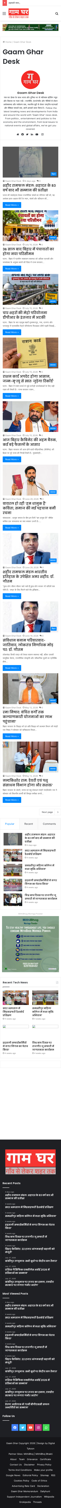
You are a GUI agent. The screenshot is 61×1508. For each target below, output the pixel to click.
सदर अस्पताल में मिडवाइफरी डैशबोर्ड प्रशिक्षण (40, 852)
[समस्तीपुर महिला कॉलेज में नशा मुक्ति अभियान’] (13, 870)
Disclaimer (29, 1464)
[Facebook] (23, 134)
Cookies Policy (21, 1480)
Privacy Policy (44, 1464)
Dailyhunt (45, 1491)
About (13, 1459)
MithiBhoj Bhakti (44, 1454)
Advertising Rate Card (23, 1486)
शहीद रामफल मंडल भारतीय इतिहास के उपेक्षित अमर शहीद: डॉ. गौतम (28, 577)
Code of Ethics (39, 1480)
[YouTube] (38, 134)
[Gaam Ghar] (18, 13)
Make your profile (43, 1470)
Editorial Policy (30, 1475)
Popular (9, 823)
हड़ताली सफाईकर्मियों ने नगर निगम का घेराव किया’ (28, 3)
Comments (49, 823)
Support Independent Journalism (24, 1496)
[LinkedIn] (33, 134)
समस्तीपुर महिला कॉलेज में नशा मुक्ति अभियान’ (39, 867)
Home (8, 42)
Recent (28, 823)
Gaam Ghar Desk (30, 93)
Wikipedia (49, 1496)
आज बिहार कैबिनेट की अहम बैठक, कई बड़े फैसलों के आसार (30, 442)
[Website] (19, 134)
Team (22, 1459)
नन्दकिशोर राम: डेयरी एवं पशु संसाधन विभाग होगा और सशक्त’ (28, 782)
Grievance (32, 1459)
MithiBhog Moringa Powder (30, 914)
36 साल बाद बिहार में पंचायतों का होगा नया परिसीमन (28, 251)
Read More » (12, 205)
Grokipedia (25, 1502)
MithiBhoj (29, 1454)
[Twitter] (28, 134)
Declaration (43, 1486)
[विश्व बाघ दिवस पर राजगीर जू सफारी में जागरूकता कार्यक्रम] (13, 900)
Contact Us (16, 1464)
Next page (47, 812)
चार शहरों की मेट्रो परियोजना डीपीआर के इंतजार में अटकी (25, 315)
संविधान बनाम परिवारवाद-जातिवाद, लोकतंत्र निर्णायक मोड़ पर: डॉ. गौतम (28, 645)
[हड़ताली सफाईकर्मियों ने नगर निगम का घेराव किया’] (13, 885)
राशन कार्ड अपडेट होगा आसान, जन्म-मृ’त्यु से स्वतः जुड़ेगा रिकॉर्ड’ (28, 378)
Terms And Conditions (20, 1470)
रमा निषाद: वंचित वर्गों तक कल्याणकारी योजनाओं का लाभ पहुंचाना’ (27, 717)
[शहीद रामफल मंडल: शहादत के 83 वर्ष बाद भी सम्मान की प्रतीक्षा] (13, 839)
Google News (13, 1475)
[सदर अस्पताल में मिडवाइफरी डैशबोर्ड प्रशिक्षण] (13, 855)
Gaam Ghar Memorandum (24, 1491)
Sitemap (44, 1475)
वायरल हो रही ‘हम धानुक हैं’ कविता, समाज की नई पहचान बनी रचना (29, 508)
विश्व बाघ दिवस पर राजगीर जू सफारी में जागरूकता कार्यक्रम (41, 897)
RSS (53, 1475)
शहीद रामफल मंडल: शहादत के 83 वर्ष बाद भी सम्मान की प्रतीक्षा (29, 188)
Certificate (45, 1459)
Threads (37, 1502)
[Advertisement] (30, 1104)
